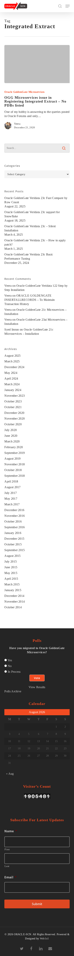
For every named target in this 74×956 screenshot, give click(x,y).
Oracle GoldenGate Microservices (24, 92)
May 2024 (10, 372)
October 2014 (13, 607)
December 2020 (14, 412)
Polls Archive (12, 691)
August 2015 (12, 555)
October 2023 (13, 401)
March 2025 (12, 361)
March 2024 (12, 384)
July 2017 (10, 492)
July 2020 (10, 430)
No (10, 666)
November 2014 (14, 601)
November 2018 (14, 464)
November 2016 (14, 515)
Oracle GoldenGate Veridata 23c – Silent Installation (30, 228)
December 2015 (14, 538)
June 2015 (10, 567)
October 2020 (13, 424)
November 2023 (14, 395)
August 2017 (12, 487)
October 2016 (13, 521)
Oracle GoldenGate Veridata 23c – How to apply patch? (35, 242)
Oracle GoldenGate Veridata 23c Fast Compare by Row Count (35, 200)
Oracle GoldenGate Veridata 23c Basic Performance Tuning (28, 256)
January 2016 (12, 533)
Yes (10, 660)
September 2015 (14, 550)
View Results (37, 687)
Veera (17, 123)
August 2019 (12, 458)
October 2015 (13, 544)
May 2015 (10, 573)
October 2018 (13, 470)
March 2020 (12, 441)
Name (10, 831)
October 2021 (13, 407)
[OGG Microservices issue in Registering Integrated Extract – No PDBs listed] (36, 64)
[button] (67, 6)
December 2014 (14, 595)
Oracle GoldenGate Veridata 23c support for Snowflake (32, 214)
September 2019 (14, 452)
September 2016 (14, 527)
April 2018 (11, 481)
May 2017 (10, 498)
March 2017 (12, 504)
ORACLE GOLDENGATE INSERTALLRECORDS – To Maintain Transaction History (29, 300)
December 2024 (14, 367)
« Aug (10, 773)
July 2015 (10, 561)
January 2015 (12, 590)
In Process (14, 671)
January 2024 (12, 390)
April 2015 (11, 578)
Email (10, 877)
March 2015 (12, 584)
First (7, 849)
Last (7, 866)
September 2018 (14, 475)
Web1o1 (44, 938)
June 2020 (10, 435)
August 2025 (12, 355)
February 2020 (13, 447)
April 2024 (11, 378)
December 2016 (14, 510)
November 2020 (14, 418)
